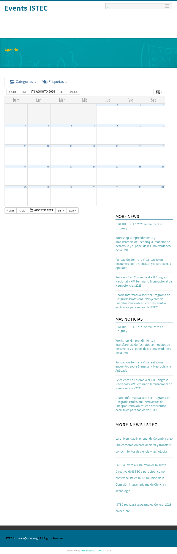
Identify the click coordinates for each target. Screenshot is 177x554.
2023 (13, 91)
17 (162, 146)
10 (162, 125)
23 (140, 166)
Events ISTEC (26, 8)
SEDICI (92, 550)
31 (162, 187)
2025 (73, 91)
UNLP (101, 550)
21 (94, 166)
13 (71, 146)
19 (48, 166)
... (107, 6)
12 (48, 146)
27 (71, 187)
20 (71, 166)
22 (117, 166)
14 (94, 146)
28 (94, 187)
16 (140, 146)
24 (162, 166)
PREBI (84, 550)
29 (117, 187)
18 (25, 166)
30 (140, 187)
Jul (24, 91)
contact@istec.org (26, 538)
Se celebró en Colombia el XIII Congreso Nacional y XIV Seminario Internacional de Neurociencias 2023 (143, 281)
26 (48, 187)
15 (117, 146)
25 (25, 187)
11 (25, 146)
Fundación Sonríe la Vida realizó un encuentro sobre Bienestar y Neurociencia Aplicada (143, 264)
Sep (62, 91)
